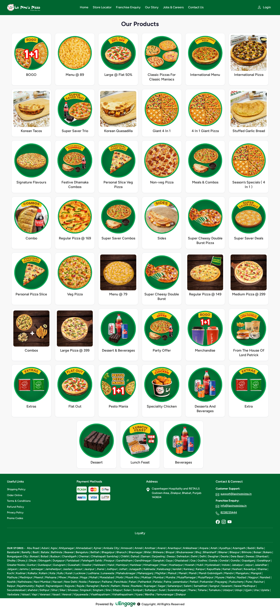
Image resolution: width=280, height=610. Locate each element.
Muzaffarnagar (186, 577)
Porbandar (206, 581)
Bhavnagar (135, 552)
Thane (192, 590)
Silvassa (73, 590)
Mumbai (158, 577)
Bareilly (26, 552)
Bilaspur (234, 552)
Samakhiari (200, 585)
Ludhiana (93, 573)
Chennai (84, 556)
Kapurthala (213, 569)
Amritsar (150, 548)
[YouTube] (229, 522)
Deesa (171, 556)
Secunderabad (16, 590)
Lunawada (107, 573)
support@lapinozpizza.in (236, 493)
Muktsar (146, 577)
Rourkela (136, 585)
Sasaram (226, 585)
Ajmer (97, 548)
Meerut (38, 577)
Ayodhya (225, 548)
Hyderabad (212, 564)
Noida (83, 581)
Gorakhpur (263, 560)
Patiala (157, 581)
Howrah (189, 564)
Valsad (25, 594)
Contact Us (196, 7)
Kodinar (21, 573)
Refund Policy (15, 506)
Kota (52, 573)
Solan (127, 590)
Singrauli (85, 590)
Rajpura (70, 585)
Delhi (203, 556)
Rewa (125, 585)
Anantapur (174, 548)
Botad (44, 556)
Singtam (98, 590)
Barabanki (13, 552)
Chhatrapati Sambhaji (105, 556)
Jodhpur (111, 569)
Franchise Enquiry (128, 7)
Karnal (226, 569)
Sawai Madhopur (244, 585)
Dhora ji (22, 560)
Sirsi (108, 590)
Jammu (23, 569)
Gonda (213, 560)
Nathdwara (25, 581)
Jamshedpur (53, 569)
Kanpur (200, 569)
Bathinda (56, 552)
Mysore (219, 577)
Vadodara (13, 594)
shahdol (32, 590)
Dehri (194, 556)
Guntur (31, 564)
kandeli (177, 569)
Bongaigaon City (17, 556)
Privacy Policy (15, 512)
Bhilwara (158, 552)
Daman (145, 556)
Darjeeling (158, 556)
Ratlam (115, 585)
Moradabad (107, 577)
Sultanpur (151, 590)
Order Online (14, 495)
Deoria (224, 556)
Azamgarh (239, 548)
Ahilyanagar (66, 548)
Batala (45, 552)
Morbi (119, 577)
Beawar (69, 552)
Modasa (73, 577)
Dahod (135, 556)
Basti (36, 552)
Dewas (250, 556)
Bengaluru (82, 552)
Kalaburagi (164, 569)
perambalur (180, 581)
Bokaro (267, 552)
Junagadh (135, 569)
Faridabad (72, 560)
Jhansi (100, 569)
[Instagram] (224, 522)
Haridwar (135, 564)
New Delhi (70, 581)
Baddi (251, 548)
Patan (132, 581)
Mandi (193, 573)
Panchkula (120, 581)
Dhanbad (262, 556)
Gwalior (86, 564)
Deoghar (213, 556)
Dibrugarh (44, 560)
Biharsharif (209, 552)
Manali (182, 573)
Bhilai (147, 552)
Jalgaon (12, 569)
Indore (226, 564)
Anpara (203, 548)
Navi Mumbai (42, 581)
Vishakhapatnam (122, 594)
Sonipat (138, 590)
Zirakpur (180, 594)
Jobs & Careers (173, 7)
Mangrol (256, 573)
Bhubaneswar (184, 552)
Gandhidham (124, 560)
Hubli (199, 564)
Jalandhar (261, 564)
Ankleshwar (190, 548)
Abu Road (33, 548)
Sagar (161, 585)
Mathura (12, 577)
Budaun (55, 556)
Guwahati (74, 564)
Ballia (260, 548)
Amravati (127, 548)
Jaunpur (89, 569)
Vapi (34, 594)
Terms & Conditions (19, 500)
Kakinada (149, 569)
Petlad (194, 581)
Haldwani (99, 564)
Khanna (262, 569)
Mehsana (50, 577)
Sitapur (117, 590)
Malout (172, 573)
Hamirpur (122, 564)
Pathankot (144, 581)
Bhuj (198, 552)
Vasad (56, 594)
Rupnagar (150, 585)
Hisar (163, 564)
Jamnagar (36, 569)
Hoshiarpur (176, 564)
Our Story (152, 7)
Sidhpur (44, 590)
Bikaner (223, 552)
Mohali (93, 577)
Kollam (43, 573)
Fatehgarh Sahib (91, 560)
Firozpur (109, 560)
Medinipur (25, 577)
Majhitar (160, 573)
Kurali (68, 573)
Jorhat (123, 569)
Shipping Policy (16, 489)
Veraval (66, 594)
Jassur (78, 569)
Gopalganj (248, 560)
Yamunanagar (164, 594)
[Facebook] (218, 522)
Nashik (11, 581)
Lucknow (80, 573)
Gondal (224, 560)
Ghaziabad (181, 560)
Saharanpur (174, 585)
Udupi (238, 590)
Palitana (107, 581)
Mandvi (229, 573)
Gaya (169, 560)
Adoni (45, 548)
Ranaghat (92, 585)
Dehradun (183, 556)
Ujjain (248, 590)
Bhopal (170, 552)
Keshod (237, 569)
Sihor (54, 590)
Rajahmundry (25, 585)
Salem (188, 585)
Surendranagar (177, 590)
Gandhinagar (143, 560)
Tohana (202, 590)
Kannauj (189, 569)
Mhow (62, 577)
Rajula (80, 585)
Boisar (257, 552)
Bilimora (247, 552)
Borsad (34, 556)
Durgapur (59, 560)
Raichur (258, 581)
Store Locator (102, 7)
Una (256, 590)
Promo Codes (15, 518)
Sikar (63, 590)
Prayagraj (221, 581)
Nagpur (253, 577)
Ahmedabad (84, 548)
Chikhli (125, 556)
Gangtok (158, 560)
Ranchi (105, 585)
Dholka (11, 560)
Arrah (213, 548)
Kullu (60, 573)
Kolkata (32, 573)
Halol (110, 564)
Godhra (202, 560)
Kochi (10, 573)
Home (84, 7)
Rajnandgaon (54, 585)
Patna (167, 581)
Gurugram (59, 564)
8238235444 (228, 512)
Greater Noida (16, 564)
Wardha (149, 594)
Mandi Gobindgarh (210, 573)
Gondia (235, 560)
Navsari (57, 581)
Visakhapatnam (100, 594)
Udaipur (228, 590)
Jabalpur (237, 564)
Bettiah (95, 552)
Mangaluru (242, 573)
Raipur (11, 585)
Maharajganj (145, 573)
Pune (249, 581)
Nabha (230, 577)
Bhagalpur (108, 552)
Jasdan (67, 569)
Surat (162, 590)
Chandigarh (69, 556)
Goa (193, 560)
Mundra (170, 577)
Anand (161, 548)
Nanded (265, 577)
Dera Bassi (237, 556)
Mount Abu (132, 577)
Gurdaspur (44, 564)
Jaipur (249, 564)
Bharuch (121, 552)
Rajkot (40, 585)
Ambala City (111, 548)
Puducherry (236, 581)
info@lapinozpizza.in (233, 505)
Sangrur (214, 585)
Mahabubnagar (125, 573)
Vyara (139, 594)
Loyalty (140, 533)
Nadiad (241, 577)
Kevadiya (250, 569)
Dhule (32, 560)
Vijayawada (80, 594)
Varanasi (44, 594)
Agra (54, 548)
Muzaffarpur (205, 577)
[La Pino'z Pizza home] (41, 7)
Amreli (139, 548)
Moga (83, 577)
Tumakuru (215, 590)
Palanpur (94, 581)
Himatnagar (150, 564)
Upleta (265, 590)
